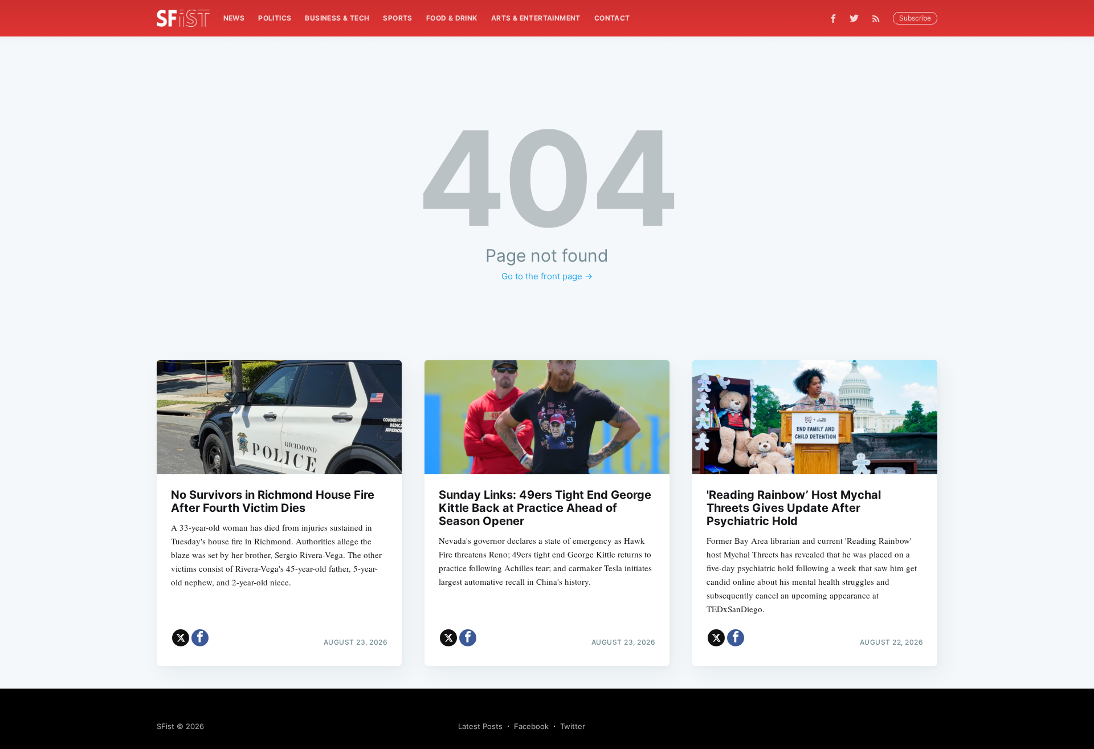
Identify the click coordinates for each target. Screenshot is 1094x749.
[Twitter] (854, 18)
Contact (612, 18)
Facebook (531, 726)
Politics (274, 18)
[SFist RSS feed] (879, 18)
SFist (165, 726)
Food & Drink (451, 18)
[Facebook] (833, 19)
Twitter (572, 726)
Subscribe (915, 18)
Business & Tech (337, 18)
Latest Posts (480, 726)
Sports (397, 18)
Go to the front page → (547, 276)
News (234, 18)
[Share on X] (180, 638)
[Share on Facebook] (200, 638)
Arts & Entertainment (536, 18)
